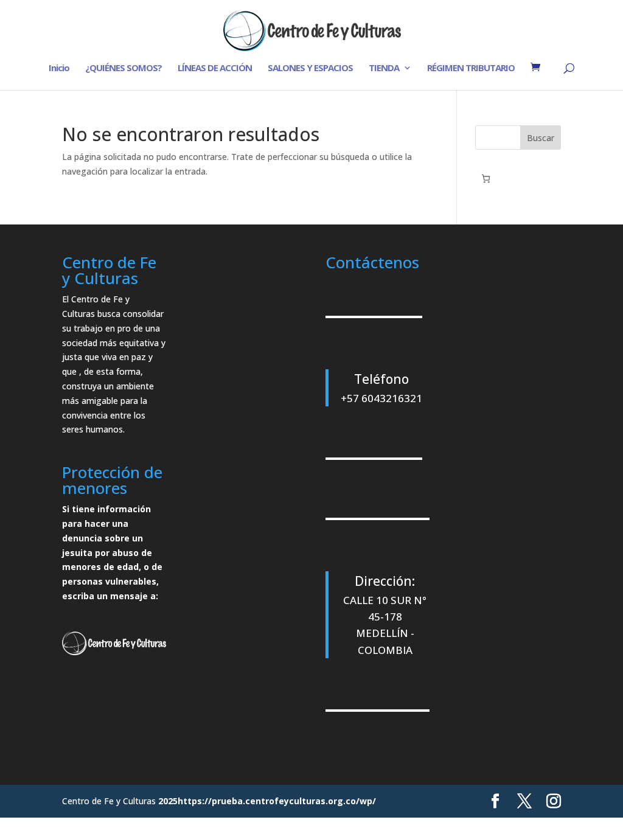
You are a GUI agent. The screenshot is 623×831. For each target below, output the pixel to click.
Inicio (59, 68)
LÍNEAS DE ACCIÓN (215, 68)
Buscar (540, 138)
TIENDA (384, 68)
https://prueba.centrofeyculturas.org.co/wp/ (277, 801)
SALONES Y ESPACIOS (310, 68)
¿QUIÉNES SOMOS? (123, 68)
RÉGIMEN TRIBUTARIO (471, 68)
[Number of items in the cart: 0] (485, 178)
